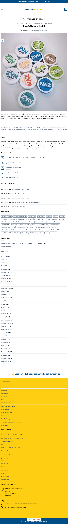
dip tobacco (49, 216)
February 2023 (5, 278)
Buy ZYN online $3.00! (34, 26)
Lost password (5, 479)
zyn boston (10, 129)
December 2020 (5, 320)
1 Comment (9, 163)
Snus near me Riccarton (40, 222)
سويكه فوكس (41, 232)
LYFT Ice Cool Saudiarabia (51, 219)
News (2, 399)
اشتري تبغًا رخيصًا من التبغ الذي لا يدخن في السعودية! (26, 202)
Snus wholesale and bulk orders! (21, 189)
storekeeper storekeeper (40, 30)
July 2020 (4, 336)
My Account (4, 463)
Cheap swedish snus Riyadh (20, 216)
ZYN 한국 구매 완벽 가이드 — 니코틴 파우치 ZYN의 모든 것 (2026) (25, 157)
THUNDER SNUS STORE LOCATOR (25, 227)
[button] (2, 9)
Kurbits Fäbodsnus (12, 219)
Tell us (11, 374)
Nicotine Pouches (6, 403)
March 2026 (4, 266)
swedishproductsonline (24, 224)
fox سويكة (55, 216)
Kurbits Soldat (29, 219)
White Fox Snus (52, 230)
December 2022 (5, 281)
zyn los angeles (17, 129)
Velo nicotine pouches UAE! (13, 162)
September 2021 (6, 297)
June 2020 (4, 339)
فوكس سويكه (53, 232)
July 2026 (4, 259)
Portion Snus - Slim (6, 412)
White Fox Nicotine (27, 230)
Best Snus (4, 216)
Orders (3, 467)
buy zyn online (48, 127)
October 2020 (5, 326)
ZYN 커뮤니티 (33, 232)
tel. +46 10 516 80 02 (44, 1)
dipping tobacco (41, 216)
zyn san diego (36, 129)
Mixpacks (4, 396)
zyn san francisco (44, 129)
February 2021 (5, 313)
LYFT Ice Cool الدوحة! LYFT (19, 193)
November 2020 (6, 323)
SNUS (17, 222)
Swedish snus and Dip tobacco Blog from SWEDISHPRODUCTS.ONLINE (34, 23)
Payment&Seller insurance (8, 451)
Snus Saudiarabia (6, 224)
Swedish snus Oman (43, 224)
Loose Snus (4, 393)
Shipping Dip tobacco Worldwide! (10, 447)
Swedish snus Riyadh (54, 224)
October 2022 (5, 285)
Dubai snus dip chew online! (13, 167)
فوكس (47, 232)
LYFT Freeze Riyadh (38, 219)
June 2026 (4, 262)
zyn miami (23, 129)
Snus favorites (30, 222)
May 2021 (4, 304)
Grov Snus (4, 219)
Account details (5, 476)
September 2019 (6, 361)
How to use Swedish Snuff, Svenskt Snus (12, 435)
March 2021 (4, 310)
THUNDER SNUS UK (40, 227)
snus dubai (22, 222)
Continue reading (34, 122)
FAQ (2, 444)
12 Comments (10, 169)
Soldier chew (14, 224)
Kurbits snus (21, 219)
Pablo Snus (61, 219)
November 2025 (6, 272)
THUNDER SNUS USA (51, 227)
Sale (2, 415)
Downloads (4, 470)
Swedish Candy (5, 419)
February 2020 (5, 352)
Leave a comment (62, 129)
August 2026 (5, 256)
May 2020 (4, 342)
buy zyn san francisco (57, 127)
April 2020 (4, 345)
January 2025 (5, 275)
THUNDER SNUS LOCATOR (8, 227)
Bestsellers (4, 390)
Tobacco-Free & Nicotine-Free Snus (11, 422)
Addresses (4, 473)
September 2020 (6, 329)
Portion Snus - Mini (6, 409)
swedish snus (34, 224)
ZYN (6, 129)
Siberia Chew (5, 222)
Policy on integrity (6, 454)
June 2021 (4, 301)
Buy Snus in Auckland (12, 173)
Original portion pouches (8, 406)
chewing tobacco (32, 216)
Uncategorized (5, 246)
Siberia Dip (12, 222)
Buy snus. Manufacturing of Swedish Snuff (13, 438)
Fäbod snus (62, 216)
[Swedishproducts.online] (34, 9)
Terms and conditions (7, 441)
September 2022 (6, 288)
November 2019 (6, 358)
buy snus (10, 216)
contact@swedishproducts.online (28, 1)
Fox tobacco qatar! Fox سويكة (20, 206)
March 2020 (4, 348)
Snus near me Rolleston (53, 222)
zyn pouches (29, 129)
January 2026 (5, 269)
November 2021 (6, 294)
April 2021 (4, 307)
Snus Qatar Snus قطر (12, 177)
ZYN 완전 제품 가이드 (14, 232)
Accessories (4, 387)
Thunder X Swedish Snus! (8, 230)
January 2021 (5, 317)
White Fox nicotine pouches (40, 230)
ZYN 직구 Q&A (24, 232)
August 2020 (5, 333)
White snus (4, 425)
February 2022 (5, 291)
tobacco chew (18, 230)
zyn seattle (50, 129)
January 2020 (5, 355)
